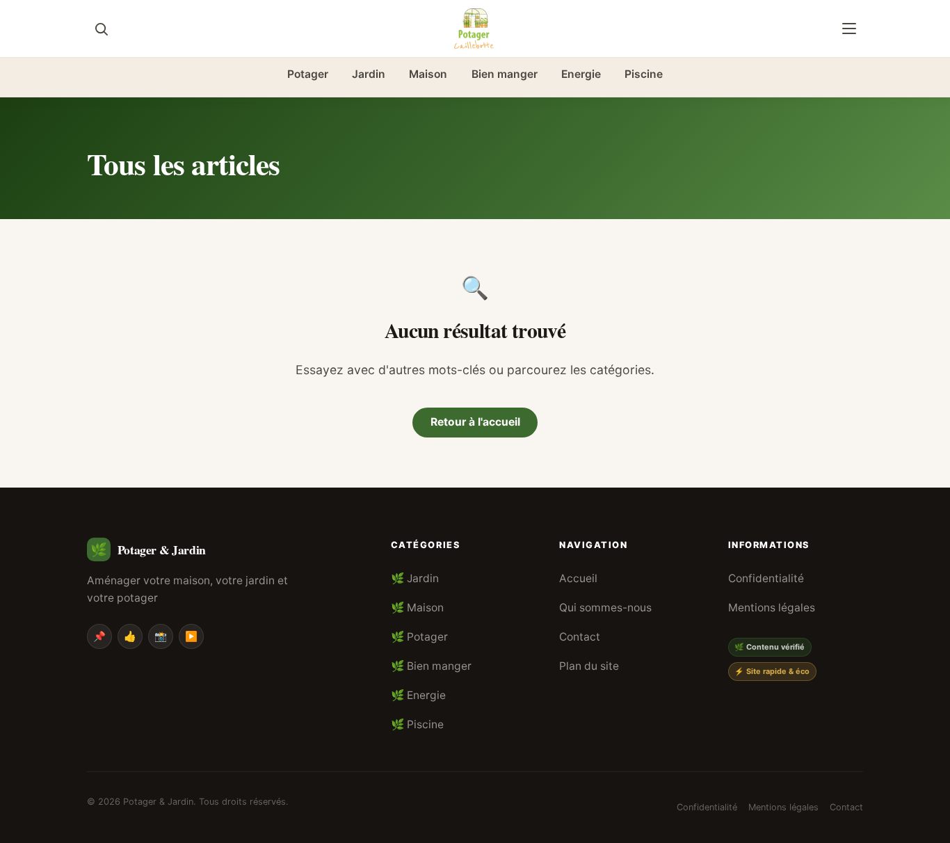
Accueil (578, 578)
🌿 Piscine (417, 724)
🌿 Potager (419, 636)
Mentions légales (771, 607)
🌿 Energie (418, 695)
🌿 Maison (417, 607)
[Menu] (849, 28)
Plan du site (589, 666)
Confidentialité (766, 578)
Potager (307, 74)
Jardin (368, 74)
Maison (428, 74)
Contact (579, 636)
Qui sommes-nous (605, 607)
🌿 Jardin (415, 578)
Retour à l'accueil (475, 421)
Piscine (644, 74)
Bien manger (505, 74)
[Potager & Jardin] (475, 28)
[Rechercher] (101, 28)
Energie (581, 74)
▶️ (191, 636)
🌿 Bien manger (431, 666)
